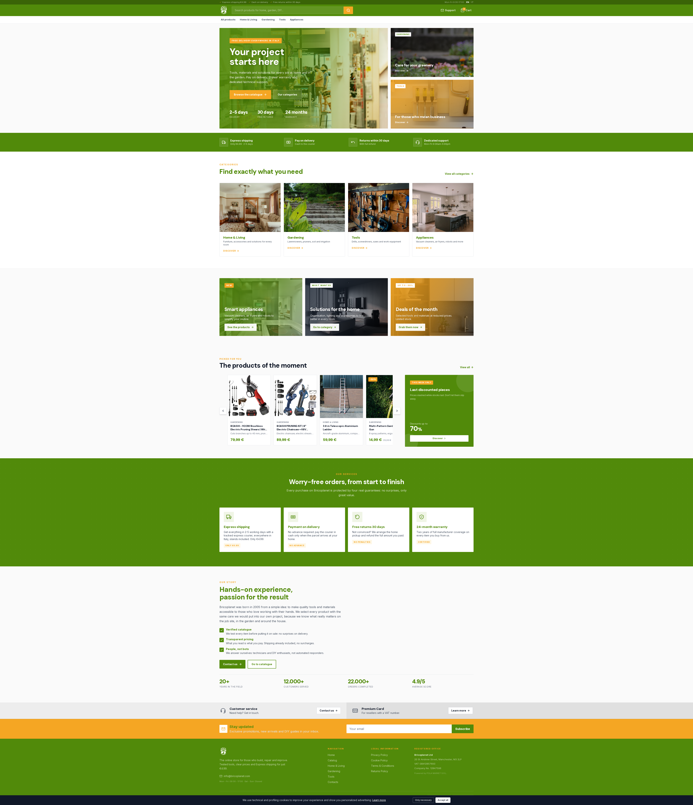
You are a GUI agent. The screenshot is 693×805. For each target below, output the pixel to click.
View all (465, 367)
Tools (282, 19)
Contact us (230, 664)
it (472, 2)
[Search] (348, 10)
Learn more (458, 710)
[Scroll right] (397, 410)
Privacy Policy (379, 754)
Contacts (333, 782)
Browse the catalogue (248, 94)
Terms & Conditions (382, 765)
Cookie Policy (379, 760)
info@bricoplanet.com (237, 776)
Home (331, 754)
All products (228, 19)
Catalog (332, 760)
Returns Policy (379, 771)
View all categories (457, 173)
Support (450, 10)
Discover (438, 438)
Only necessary (423, 800)
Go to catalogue (262, 664)
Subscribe (462, 729)
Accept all (443, 800)
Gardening (268, 19)
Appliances (296, 19)
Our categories (287, 94)
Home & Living (248, 19)
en (467, 2)
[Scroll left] (223, 410)
